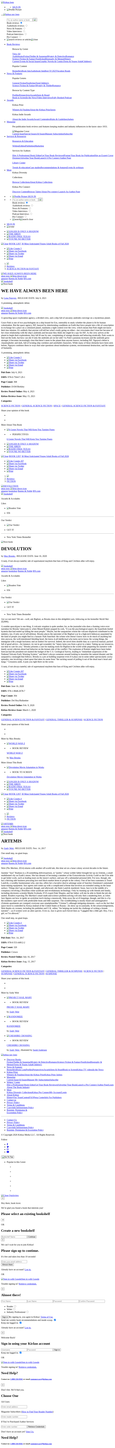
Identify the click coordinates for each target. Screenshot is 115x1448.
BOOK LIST (15, 244)
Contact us (11, 1100)
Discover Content (20, 191)
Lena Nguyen (10, 298)
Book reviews (13, 23)
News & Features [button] (14, 73)
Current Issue (18, 134)
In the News (31, 97)
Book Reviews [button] (13, 44)
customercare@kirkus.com (41, 1379)
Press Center (39, 1097)
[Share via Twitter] (15, 253)
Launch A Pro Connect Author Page (55, 158)
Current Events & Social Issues (26, 61)
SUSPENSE (6, 973)
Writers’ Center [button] (13, 1082)
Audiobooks (17, 56)
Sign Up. (30, 1431)
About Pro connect (49, 191)
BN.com (27, 278)
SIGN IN (16, 7)
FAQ (31, 1097)
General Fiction (19, 83)
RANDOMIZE (13, 1026)
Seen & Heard (43, 95)
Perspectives (24, 95)
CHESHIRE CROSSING (18, 1045)
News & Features (15, 28)
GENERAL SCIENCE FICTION (37, 406)
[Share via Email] (15, 256)
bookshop (13, 491)
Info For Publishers (53, 1097)
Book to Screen (19, 97)
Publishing (30, 146)
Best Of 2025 (51, 71)
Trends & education (21, 167)
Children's (87, 61)
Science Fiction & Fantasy (24, 59)
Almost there (7, 1265)
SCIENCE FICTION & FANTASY (23, 269)
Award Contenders (42, 119)
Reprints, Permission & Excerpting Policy (17, 1111)
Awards (33, 95)
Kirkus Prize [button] (12, 1072)
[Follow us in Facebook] (7, 1144)
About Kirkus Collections (41, 182)
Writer (10, 1309)
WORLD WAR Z (15, 753)
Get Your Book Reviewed (52, 155)
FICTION (11, 481)
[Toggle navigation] (2, 15)
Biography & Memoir (54, 59)
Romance (70, 56)
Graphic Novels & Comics (51, 61)
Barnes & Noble (16, 278)
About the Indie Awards (23, 119)
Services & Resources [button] (16, 136)
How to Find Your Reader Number (37, 1412)
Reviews (10, 266)
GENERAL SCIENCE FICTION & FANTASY (84, 406)
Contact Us (12, 1120)
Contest (25, 1097)
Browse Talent (34, 191)
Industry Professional (16, 1312)
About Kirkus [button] (13, 1095)
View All (16, 54)
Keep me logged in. (10, 1323)
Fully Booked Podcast (62, 97)
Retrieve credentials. (28, 1284)
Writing (15, 146)
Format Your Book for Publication (79, 155)
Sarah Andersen (40, 1050)
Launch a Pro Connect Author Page (92, 1085)
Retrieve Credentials (36, 1427)
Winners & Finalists (21, 110)
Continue (31, 1237)
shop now (5, 276)
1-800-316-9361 (16, 1379)
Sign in (5, 1317)
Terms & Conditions (16, 1105)
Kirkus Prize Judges (53, 1075)
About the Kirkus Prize (40, 110)
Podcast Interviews (15, 34)
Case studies (35, 167)
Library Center (18, 163)
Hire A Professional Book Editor (26, 155)
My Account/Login (58, 1092)
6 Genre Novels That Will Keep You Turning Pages (29, 439)
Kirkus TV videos (85, 1069)
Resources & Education (22, 141)
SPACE (57, 406)
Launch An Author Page (69, 191)
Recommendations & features (54, 167)
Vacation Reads (63, 71)
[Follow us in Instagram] (8, 1149)
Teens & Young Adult (73, 61)
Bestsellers (17, 71)
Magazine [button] (11, 122)
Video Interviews (14, 31)
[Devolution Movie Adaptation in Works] (25, 767)
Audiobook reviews (16, 26)
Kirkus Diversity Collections (19, 1092)
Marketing (39, 146)
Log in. (28, 1269)
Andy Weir (9, 848)
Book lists (26, 71)
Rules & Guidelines (59, 119)
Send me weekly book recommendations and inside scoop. (27, 1320)
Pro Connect (12, 37)
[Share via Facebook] (17, 251)
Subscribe (68, 134)
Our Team (17, 1097)
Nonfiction (40, 59)
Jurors (53, 110)
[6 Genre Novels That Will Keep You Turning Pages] (31, 429)
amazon (4, 278)
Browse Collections (21, 182)
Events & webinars (75, 167)
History (67, 59)
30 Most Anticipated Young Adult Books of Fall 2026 (45, 244)
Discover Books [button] (14, 1059)
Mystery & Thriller (44, 85)
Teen (38, 83)
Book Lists (21, 1069)
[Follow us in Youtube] (8, 1152)
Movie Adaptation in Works (24, 777)
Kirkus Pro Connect (41, 1092)
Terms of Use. (46, 1317)
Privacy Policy (13, 1102)
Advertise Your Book (29, 158)
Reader (10, 1306)
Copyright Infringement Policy (20, 1107)
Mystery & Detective (56, 56)
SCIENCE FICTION (10, 406)
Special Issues (30, 134)
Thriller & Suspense (38, 56)
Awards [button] (10, 100)
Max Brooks (10, 556)
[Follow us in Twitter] (8, 1147)
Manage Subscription (54, 134)
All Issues (40, 134)
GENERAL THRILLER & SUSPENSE (64, 719)
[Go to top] (7, 1157)
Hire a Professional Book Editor (21, 1085)
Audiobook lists (38, 71)
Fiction (26, 56)
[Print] (10, 258)
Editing (22, 146)
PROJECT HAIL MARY (18, 1007)
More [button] (9, 170)
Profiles (15, 95)
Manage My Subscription (38, 1080)
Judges (71, 119)
